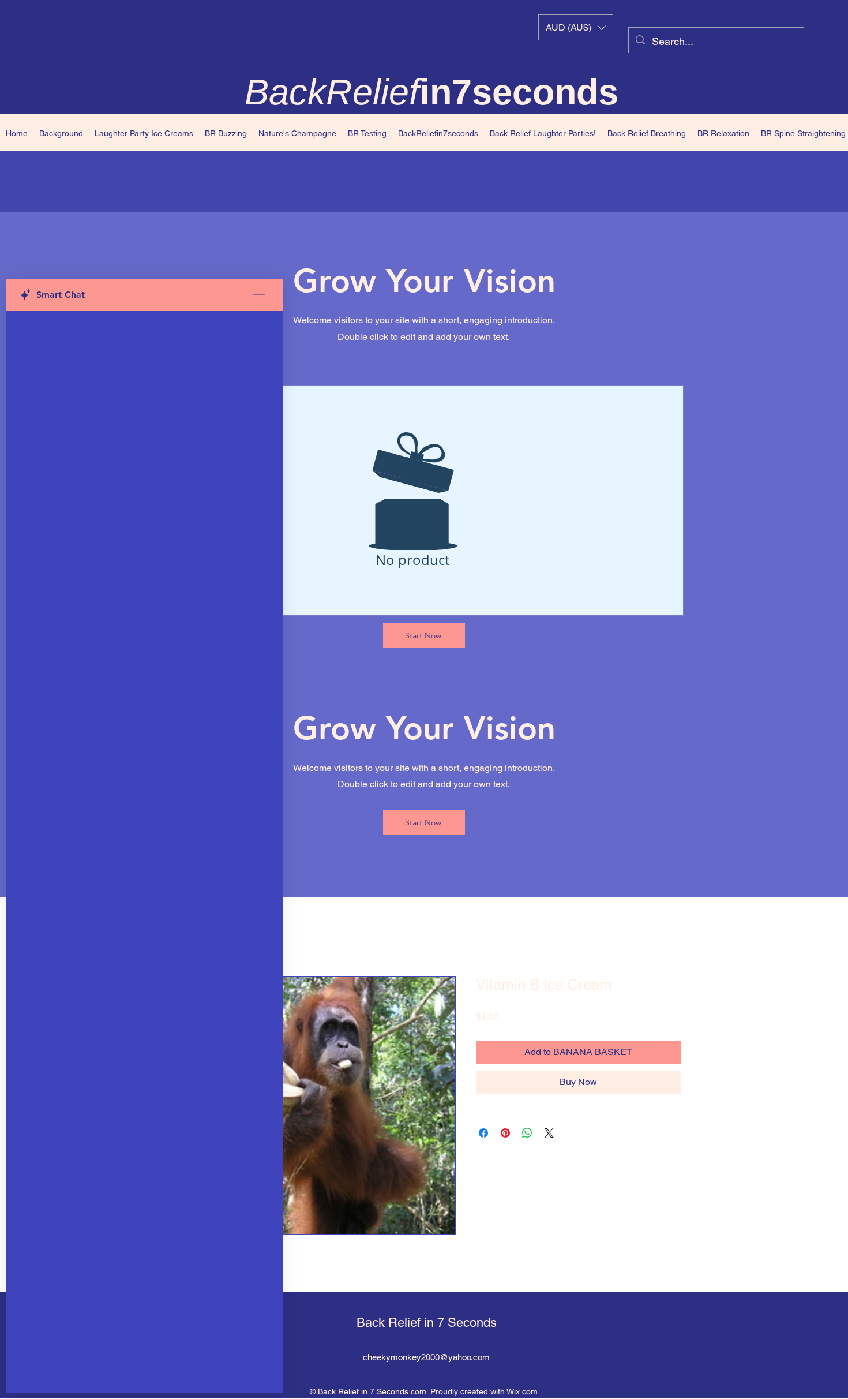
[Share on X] (549, 1133)
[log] (144, 825)
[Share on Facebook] (483, 1133)
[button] (575, 27)
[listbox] (575, 27)
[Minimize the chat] (259, 295)
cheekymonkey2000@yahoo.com (426, 1357)
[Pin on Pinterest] (505, 1133)
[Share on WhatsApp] (527, 1133)
